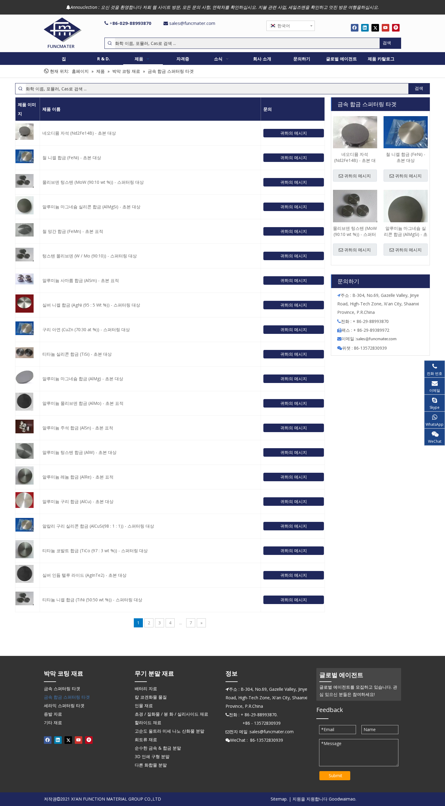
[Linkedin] (365, 28)
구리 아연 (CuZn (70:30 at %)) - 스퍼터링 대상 (86, 329)
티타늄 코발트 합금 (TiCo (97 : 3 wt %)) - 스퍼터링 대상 (95, 550)
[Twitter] (375, 28)
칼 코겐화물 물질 (151, 697)
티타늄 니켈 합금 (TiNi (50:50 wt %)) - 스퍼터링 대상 (92, 600)
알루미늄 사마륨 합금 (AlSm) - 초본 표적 (80, 280)
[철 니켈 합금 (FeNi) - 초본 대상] (406, 132)
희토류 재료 (146, 739)
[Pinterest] (396, 28)
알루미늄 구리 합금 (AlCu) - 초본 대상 (78, 501)
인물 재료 (144, 705)
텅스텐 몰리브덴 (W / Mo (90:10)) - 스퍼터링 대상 (89, 256)
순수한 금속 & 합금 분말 (158, 748)
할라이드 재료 (148, 722)
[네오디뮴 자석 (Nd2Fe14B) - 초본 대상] (355, 135)
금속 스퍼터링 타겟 (62, 688)
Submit (335, 775)
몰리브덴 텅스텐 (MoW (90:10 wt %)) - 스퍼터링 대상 (93, 182)
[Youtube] (385, 28)
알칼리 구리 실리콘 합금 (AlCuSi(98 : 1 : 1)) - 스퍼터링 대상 (98, 526)
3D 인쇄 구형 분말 (152, 756)
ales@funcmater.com (377, 339)
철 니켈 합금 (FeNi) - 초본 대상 (71, 157)
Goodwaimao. (342, 799)
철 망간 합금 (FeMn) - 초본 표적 (72, 231)
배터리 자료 (146, 688)
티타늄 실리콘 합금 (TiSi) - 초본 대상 (77, 354)
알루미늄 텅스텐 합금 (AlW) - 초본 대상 (79, 452)
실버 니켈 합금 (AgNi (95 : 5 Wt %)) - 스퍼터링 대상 (91, 305)
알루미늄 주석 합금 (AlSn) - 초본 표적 (77, 428)
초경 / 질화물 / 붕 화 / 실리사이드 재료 (171, 714)
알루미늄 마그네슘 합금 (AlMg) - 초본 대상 (82, 378)
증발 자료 (53, 714)
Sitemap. (279, 799)
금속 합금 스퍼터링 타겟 (67, 697)
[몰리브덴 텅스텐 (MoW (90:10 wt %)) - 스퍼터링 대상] (355, 206)
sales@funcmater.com (192, 23)
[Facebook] (354, 28)
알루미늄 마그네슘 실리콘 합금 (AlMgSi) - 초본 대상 (91, 207)
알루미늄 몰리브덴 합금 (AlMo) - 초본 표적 (83, 403)
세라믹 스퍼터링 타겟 (64, 705)
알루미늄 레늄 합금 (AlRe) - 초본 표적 (78, 477)
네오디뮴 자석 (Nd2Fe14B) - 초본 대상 (79, 133)
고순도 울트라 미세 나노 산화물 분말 (169, 731)
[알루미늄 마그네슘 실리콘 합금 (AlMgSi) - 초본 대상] (406, 211)
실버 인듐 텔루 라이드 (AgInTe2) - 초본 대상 (84, 575)
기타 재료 (53, 722)
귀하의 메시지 (293, 133)
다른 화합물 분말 (151, 765)
